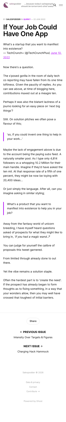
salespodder (13, 19)
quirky (27, 19)
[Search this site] (54, 5)
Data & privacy (33, 382)
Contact (33, 387)
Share (33, 321)
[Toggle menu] (60, 5)
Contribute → (33, 391)
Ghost (39, 401)
